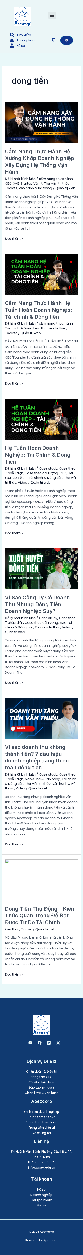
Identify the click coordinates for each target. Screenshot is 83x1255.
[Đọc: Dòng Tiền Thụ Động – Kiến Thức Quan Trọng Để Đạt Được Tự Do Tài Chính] (41, 880)
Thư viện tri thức (57, 183)
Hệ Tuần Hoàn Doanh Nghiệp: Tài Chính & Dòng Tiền (37, 455)
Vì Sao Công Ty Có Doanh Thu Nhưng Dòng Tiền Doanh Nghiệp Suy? (37, 604)
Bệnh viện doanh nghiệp (41, 1112)
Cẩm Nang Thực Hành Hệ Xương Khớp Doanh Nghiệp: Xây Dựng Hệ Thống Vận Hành (40, 161)
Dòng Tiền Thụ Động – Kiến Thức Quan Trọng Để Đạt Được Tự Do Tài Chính (39, 916)
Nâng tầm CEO (41, 1077)
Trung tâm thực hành (41, 1122)
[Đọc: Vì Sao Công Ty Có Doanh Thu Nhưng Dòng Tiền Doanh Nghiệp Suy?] (41, 568)
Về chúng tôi (41, 1133)
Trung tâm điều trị (41, 1128)
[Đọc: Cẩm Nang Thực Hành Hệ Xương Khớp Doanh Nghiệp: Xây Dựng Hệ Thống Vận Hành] (41, 122)
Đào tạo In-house (42, 1087)
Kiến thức (12, 929)
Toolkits (11, 188)
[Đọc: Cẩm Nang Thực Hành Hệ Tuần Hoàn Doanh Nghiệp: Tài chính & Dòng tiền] (41, 274)
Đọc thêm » (14, 238)
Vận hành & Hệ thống (35, 188)
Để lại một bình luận (20, 179)
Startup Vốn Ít (31, 183)
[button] (52, 15)
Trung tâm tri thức (41, 1117)
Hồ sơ (41, 1189)
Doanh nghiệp (41, 1195)
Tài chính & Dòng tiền (22, 328)
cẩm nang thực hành (56, 179)
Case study (48, 468)
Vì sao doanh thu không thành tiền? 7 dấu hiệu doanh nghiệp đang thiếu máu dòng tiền (37, 757)
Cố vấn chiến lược (41, 1082)
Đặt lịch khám (41, 1200)
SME (16, 183)
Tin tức (26, 929)
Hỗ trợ (41, 1205)
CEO (8, 183)
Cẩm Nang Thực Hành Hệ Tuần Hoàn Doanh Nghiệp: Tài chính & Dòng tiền (38, 310)
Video (22, 482)
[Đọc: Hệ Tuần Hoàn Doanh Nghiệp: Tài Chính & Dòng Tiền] (41, 419)
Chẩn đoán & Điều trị (41, 1072)
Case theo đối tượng (41, 473)
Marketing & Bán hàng (42, 779)
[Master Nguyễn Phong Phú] (58, 1043)
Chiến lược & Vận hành (41, 1093)
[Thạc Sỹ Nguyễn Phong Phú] (40, 1043)
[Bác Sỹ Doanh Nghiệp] (30, 1043)
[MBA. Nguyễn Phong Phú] (49, 1043)
